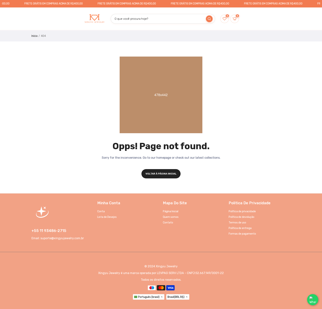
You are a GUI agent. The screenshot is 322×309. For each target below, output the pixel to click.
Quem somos (171, 217)
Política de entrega (240, 228)
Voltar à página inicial (161, 173)
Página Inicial (170, 211)
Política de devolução (241, 217)
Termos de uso (237, 222)
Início (34, 36)
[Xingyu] (94, 19)
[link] (314, 282)
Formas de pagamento (242, 233)
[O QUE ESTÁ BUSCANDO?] (209, 18)
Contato (168, 222)
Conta (101, 211)
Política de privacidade (242, 211)
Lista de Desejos (107, 217)
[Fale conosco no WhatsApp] (312, 299)
